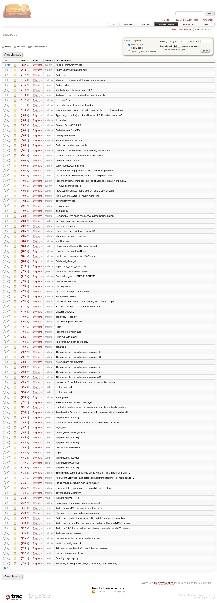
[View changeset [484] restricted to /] (28, 241)
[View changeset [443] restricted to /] (28, 447)
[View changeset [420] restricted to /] (28, 563)
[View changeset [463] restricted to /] (28, 346)
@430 (23, 512)
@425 (23, 538)
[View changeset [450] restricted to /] (28, 412)
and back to (194, 41)
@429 (23, 518)
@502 (23, 150)
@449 (23, 417)
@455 (23, 387)
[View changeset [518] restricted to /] (28, 69)
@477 (23, 276)
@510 (23, 110)
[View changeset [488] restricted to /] (28, 221)
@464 (23, 341)
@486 (23, 230)
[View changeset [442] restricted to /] (28, 452)
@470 (23, 311)
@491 (23, 205)
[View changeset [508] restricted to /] (28, 120)
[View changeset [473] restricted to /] (28, 296)
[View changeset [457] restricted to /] (28, 377)
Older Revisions (203, 29)
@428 (23, 523)
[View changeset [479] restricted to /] (28, 266)
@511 (23, 105)
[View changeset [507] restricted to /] (28, 125)
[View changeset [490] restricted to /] (28, 210)
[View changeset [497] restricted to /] (28, 175)
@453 (23, 397)
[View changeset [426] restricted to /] (28, 533)
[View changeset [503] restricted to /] (28, 145)
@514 (23, 90)
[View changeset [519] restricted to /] (28, 64)
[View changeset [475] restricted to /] (28, 286)
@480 (23, 261)
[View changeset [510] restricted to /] (28, 110)
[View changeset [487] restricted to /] (28, 226)
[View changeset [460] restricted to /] (28, 361)
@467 (23, 326)
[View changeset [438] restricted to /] (28, 472)
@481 (23, 256)
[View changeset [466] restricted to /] (28, 331)
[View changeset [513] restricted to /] (28, 95)
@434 (23, 492)
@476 (23, 281)
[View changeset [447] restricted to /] (28, 427)
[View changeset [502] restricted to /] (28, 150)
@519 (23, 64)
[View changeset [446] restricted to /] (28, 432)
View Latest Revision (182, 29)
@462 (23, 351)
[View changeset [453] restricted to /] (28, 397)
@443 (23, 447)
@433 (23, 497)
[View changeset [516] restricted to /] (28, 80)
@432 (23, 503)
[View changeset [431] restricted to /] (28, 508)
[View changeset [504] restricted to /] (28, 140)
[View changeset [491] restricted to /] (28, 205)
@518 (23, 69)
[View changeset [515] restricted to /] (28, 84)
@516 (23, 80)
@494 (23, 190)
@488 (23, 221)
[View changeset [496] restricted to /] (28, 180)
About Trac (192, 20)
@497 (23, 175)
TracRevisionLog (164, 583)
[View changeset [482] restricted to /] (28, 251)
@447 (23, 427)
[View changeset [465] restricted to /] (28, 336)
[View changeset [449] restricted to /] (28, 417)
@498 (23, 170)
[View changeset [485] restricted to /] (28, 236)
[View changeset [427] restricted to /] (28, 528)
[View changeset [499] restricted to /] (28, 165)
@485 (23, 236)
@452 (23, 402)
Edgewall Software (41, 597)
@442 (23, 452)
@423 (23, 548)
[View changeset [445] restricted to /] (28, 437)
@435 (23, 487)
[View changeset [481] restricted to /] (28, 256)
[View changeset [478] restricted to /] (28, 271)
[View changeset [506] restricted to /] (28, 130)
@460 (23, 361)
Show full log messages (174, 50)
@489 (23, 215)
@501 (23, 155)
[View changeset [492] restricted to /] (28, 200)
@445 (23, 437)
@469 (23, 316)
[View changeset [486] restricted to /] (28, 230)
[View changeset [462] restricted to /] (28, 351)
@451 (23, 407)
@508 (23, 120)
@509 (23, 115)
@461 (23, 357)
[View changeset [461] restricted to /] (28, 357)
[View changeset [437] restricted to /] (28, 477)
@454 (23, 392)
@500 (23, 160)
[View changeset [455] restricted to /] (28, 387)
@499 (23, 165)
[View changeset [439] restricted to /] (28, 467)
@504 (23, 140)
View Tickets (188, 24)
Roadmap (145, 24)
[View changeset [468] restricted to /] (28, 321)
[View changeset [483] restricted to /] (28, 246)
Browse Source (166, 24)
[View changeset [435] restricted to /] (28, 487)
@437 (23, 477)
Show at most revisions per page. (179, 46)
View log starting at (168, 41)
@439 (23, 467)
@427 (23, 528)
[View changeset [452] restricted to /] (28, 402)
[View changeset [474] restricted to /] (28, 291)
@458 (23, 372)
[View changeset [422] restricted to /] (28, 553)
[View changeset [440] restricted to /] (28, 462)
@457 (23, 377)
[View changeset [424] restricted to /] (28, 543)
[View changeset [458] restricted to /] (28, 372)
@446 (23, 432)
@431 (23, 508)
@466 (23, 331)
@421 (23, 558)
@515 (23, 84)
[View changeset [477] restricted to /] (28, 276)
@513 (23, 95)
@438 (23, 472)
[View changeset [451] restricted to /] (28, 407)
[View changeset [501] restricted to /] (28, 155)
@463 (23, 346)
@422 (23, 553)
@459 (23, 366)
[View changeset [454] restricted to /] (28, 392)
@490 (23, 210)
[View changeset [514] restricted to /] (28, 90)
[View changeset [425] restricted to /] (28, 538)
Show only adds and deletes (143, 51)
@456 (23, 382)
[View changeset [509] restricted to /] (28, 115)
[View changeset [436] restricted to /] (28, 482)
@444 (23, 442)
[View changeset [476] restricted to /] (28, 281)
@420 (23, 563)
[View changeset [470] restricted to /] (28, 311)
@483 (23, 246)
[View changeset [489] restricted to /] (28, 215)
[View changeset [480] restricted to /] (28, 261)
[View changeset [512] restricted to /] (28, 100)
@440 (23, 462)
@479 (23, 266)
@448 (23, 422)
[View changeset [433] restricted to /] (28, 497)
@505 (23, 135)
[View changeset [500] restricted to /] (28, 160)
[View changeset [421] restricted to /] (28, 558)
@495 (23, 185)
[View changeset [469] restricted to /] (28, 316)
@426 (23, 533)
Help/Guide (178, 20)
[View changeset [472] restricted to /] (28, 301)
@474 (23, 291)
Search (206, 24)
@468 (23, 321)
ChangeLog (119, 591)
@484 (23, 241)
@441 (23, 457)
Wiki (113, 24)
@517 (23, 75)
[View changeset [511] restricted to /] (28, 105)
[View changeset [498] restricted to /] (28, 170)
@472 (23, 301)
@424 (23, 543)
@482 (23, 251)
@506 (23, 130)
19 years (37, 65)
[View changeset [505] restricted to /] (28, 135)
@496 (23, 180)
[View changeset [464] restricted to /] (28, 341)
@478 (23, 271)
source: (10, 34)
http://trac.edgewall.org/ (203, 597)
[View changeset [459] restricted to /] (28, 366)
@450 (23, 412)
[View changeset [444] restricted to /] (28, 442)
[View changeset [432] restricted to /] (28, 503)
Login (167, 20)
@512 (23, 100)
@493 (23, 195)
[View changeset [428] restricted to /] (28, 523)
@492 (23, 200)
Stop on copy (137, 44)
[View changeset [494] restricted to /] (28, 190)
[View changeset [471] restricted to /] (28, 306)
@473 (23, 296)
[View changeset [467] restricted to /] (28, 326)
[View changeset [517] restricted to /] (28, 75)
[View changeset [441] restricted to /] (28, 457)
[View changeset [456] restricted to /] (28, 382)
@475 (23, 286)
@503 (23, 145)
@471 (23, 306)
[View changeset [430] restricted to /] (28, 512)
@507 (23, 125)
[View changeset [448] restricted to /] (28, 422)
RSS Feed (102, 591)
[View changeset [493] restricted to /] (28, 195)
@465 (23, 336)
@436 (23, 482)
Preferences (207, 20)
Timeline (128, 24)
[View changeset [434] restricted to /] (28, 492)
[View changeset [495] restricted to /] (28, 185)
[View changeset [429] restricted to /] (28, 518)
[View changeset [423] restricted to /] (28, 548)
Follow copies (137, 48)
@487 (23, 226)
